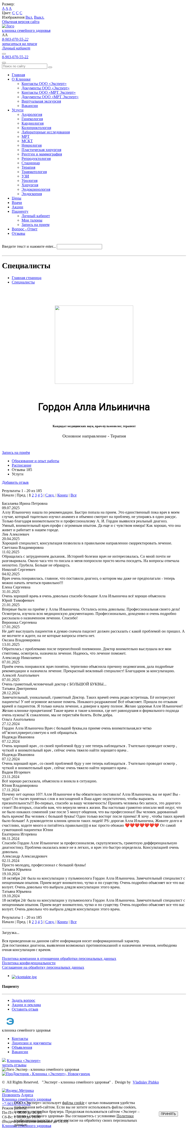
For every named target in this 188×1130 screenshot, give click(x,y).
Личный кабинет (16, 48)
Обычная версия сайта (20, 22)
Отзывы (18, 233)
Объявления (22, 1047)
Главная (18, 75)
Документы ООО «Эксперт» (46, 88)
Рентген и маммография (42, 154)
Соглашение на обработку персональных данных (43, 967)
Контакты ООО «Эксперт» (44, 84)
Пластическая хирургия (41, 150)
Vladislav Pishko (146, 1082)
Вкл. (29, 17)
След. (50, 495)
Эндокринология (36, 189)
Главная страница (26, 278)
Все (73, 495)
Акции (17, 207)
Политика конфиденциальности (29, 963)
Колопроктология (36, 128)
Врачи (17, 202)
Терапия (28, 167)
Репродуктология (36, 158)
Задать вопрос (23, 1000)
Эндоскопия (32, 194)
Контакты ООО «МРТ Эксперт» (49, 92)
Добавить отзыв (15, 482)
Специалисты (23, 282)
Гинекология (32, 119)
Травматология (34, 172)
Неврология (32, 145)
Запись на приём (16, 452)
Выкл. (39, 17)
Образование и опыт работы (35, 461)
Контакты (20, 1038)
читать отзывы (14, 1065)
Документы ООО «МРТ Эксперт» (50, 97)
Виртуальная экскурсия (41, 101)
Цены (16, 198)
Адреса (27, 1095)
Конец (62, 495)
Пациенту (20, 211)
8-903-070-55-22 (15, 39)
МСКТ (27, 141)
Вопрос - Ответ (24, 229)
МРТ (26, 136)
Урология (29, 180)
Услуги (18, 110)
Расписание (21, 465)
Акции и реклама (26, 1005)
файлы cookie (73, 1103)
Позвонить (11, 1095)
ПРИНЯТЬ (168, 1114)
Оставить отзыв (25, 1009)
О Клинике (21, 79)
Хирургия (30, 185)
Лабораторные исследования (46, 132)
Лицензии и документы (31, 1043)
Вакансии (30, 106)
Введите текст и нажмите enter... (29, 246)
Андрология (32, 114)
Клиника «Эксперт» (24, 1061)
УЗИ (25, 176)
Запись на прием (35, 225)
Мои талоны (32, 220)
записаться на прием (19, 44)
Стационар (31, 163)
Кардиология (33, 123)
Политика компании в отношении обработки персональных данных (59, 958)
